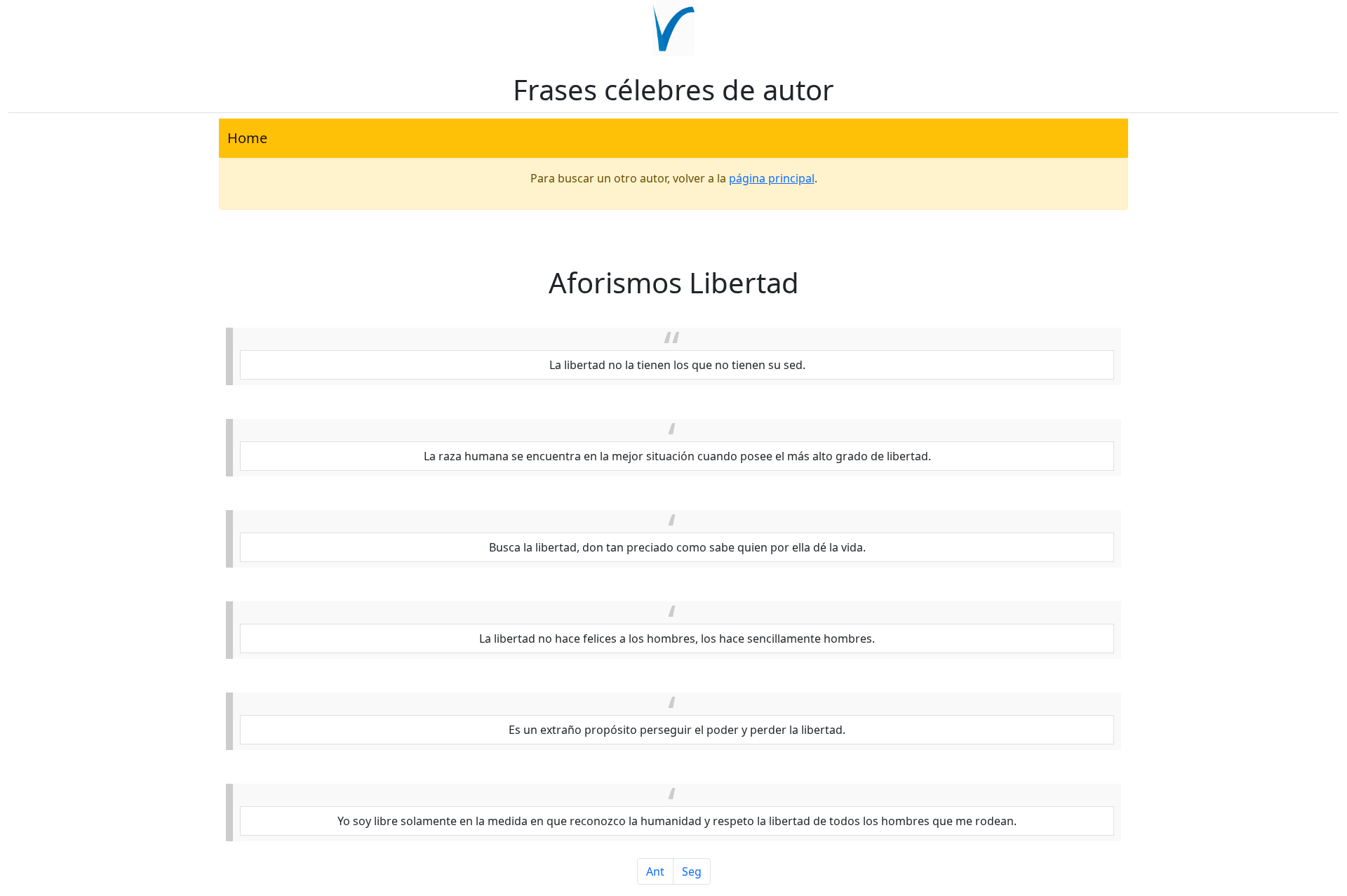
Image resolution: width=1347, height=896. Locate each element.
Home (247, 137)
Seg (692, 871)
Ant (655, 871)
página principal (772, 178)
